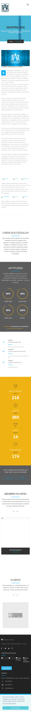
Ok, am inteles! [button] (15, 708)
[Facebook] (2, 648)
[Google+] (12, 648)
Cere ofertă (6, 668)
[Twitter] (5, 648)
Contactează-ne (9, 477)
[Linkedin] (9, 648)
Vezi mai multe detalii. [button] (9, 703)
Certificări (22, 477)
